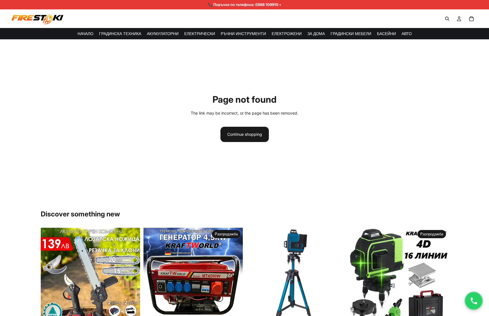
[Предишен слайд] (49, 277)
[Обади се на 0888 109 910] (473, 300)
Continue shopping (244, 134)
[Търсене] (447, 18)
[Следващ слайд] (131, 277)
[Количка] (471, 18)
